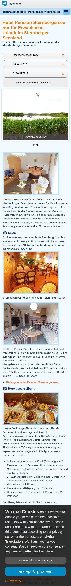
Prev (7, 115)
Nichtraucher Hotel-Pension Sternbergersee (31, 11)
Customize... (15, 581)
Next (64, 115)
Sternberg (15, 3)
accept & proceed (35, 571)
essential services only (35, 560)
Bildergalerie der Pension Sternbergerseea (32, 382)
